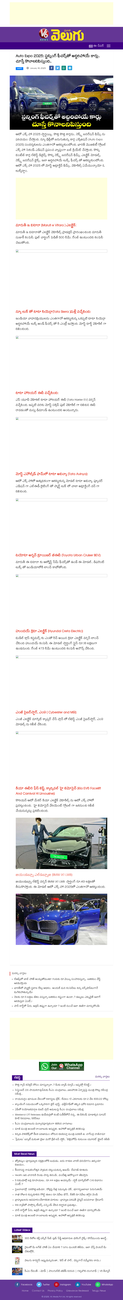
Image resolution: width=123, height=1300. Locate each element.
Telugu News (99, 1291)
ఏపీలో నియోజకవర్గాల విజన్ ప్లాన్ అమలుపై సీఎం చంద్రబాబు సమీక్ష (49, 1110)
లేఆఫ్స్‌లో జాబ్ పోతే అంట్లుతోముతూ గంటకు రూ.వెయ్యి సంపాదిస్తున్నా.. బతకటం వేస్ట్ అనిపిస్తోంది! (57, 981)
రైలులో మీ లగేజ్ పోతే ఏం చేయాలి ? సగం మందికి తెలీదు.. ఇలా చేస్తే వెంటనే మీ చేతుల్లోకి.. (65, 1249)
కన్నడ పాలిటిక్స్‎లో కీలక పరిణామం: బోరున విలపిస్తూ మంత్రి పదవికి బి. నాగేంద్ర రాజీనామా (60, 1134)
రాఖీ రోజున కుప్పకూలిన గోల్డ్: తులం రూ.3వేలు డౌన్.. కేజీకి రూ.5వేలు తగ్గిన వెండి (56, 1195)
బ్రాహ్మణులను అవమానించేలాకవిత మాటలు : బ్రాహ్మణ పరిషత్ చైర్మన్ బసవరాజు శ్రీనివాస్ (59, 1200)
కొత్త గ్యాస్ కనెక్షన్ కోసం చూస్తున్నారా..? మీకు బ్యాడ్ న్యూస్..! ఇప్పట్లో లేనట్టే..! (53, 1085)
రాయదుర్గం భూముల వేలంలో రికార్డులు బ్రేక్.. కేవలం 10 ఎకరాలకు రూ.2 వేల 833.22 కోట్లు (61, 1099)
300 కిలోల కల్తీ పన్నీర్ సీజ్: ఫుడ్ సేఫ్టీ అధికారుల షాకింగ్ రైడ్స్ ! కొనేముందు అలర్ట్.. (66, 1239)
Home (25, 1291)
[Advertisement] (61, 13)
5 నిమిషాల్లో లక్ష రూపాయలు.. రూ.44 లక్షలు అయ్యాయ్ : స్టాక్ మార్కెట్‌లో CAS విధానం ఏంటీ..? (59, 1183)
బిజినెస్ (19, 68)
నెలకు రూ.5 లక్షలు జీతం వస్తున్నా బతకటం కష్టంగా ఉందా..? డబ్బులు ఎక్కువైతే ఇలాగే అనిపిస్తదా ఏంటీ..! (57, 999)
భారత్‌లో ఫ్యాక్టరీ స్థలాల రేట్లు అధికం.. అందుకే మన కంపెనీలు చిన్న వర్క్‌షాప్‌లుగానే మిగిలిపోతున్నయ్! (56, 990)
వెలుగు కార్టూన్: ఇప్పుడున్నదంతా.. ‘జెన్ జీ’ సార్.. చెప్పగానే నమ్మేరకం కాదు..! (63, 1261)
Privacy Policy (55, 1291)
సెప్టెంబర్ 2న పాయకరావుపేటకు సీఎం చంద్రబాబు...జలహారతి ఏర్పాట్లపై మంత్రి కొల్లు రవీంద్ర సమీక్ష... (61, 1092)
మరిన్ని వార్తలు (102, 1077)
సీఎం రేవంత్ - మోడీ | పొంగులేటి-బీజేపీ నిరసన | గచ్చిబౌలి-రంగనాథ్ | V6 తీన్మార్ (67, 1271)
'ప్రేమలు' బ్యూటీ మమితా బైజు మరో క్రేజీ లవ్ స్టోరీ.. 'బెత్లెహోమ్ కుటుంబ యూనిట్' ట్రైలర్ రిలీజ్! (62, 1140)
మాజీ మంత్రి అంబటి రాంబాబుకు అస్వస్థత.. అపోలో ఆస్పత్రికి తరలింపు (50, 1129)
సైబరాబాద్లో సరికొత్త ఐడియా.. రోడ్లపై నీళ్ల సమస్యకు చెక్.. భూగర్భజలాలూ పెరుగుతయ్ (58, 1190)
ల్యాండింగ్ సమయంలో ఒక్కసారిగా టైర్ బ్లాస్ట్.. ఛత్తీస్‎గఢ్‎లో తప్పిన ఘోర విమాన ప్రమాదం (59, 1104)
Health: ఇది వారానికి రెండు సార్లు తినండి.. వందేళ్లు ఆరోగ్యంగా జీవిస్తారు (51, 1175)
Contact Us (38, 1291)
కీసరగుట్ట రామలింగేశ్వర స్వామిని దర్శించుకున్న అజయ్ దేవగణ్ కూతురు (51, 1170)
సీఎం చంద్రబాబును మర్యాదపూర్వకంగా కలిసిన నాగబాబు (43, 1124)
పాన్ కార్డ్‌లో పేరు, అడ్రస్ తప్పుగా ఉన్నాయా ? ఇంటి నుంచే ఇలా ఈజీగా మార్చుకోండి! (57, 1006)
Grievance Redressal (77, 1291)
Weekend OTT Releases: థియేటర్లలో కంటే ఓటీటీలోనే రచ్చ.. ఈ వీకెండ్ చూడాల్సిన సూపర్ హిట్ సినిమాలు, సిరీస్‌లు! (60, 1117)
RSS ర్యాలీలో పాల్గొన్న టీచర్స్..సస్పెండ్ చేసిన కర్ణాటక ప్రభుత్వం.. (46, 1205)
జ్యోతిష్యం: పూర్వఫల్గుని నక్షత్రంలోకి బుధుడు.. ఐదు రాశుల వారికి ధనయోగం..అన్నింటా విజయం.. (58, 1163)
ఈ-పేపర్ (98, 46)
